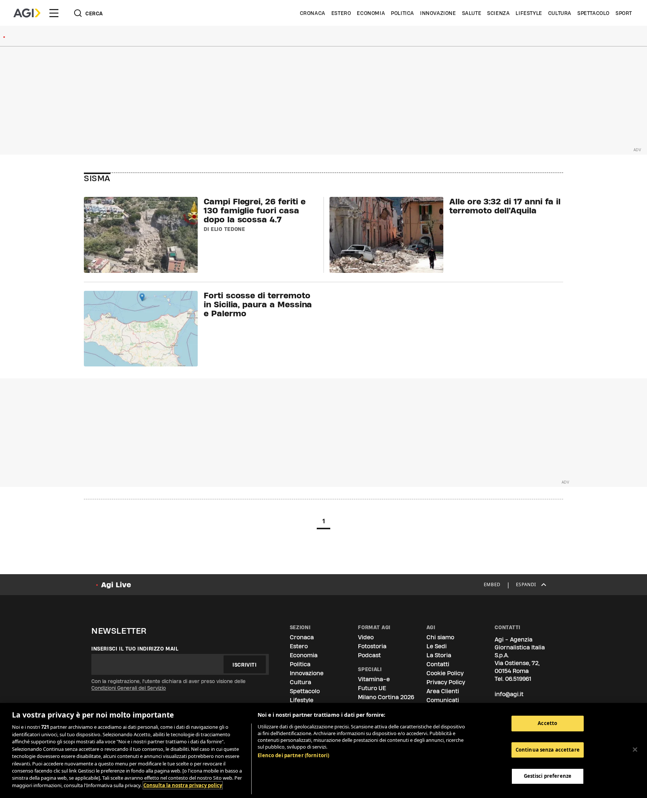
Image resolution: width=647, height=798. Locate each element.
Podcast (369, 655)
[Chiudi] (635, 749)
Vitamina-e (374, 679)
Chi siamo (440, 637)
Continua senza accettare (548, 749)
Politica (402, 13)
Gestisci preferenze (547, 776)
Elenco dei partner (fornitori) (293, 755)
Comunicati (442, 700)
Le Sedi (436, 646)
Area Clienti (442, 691)
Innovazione (438, 13)
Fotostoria (372, 646)
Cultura (559, 13)
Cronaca (312, 13)
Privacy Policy (445, 682)
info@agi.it (509, 694)
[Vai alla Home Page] (27, 13)
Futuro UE (372, 688)
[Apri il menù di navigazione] (54, 13)
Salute (472, 13)
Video (366, 637)
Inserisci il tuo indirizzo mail (135, 648)
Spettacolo (593, 13)
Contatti (437, 664)
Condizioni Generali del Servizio (128, 688)
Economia (371, 13)
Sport (624, 13)
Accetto (547, 723)
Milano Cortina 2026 (386, 697)
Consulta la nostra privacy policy (182, 785)
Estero (341, 13)
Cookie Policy (445, 673)
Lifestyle (529, 13)
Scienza (498, 13)
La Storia (438, 655)
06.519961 (518, 678)
